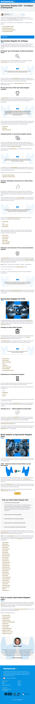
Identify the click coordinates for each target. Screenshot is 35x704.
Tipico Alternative (5, 575)
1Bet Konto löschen (5, 542)
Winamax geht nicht (5, 590)
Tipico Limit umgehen (5, 582)
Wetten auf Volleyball (5, 243)
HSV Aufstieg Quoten (5, 563)
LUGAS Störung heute (5, 567)
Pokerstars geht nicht (5, 573)
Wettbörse (4, 395)
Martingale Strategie (5, 358)
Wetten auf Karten (5, 224)
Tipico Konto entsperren (6, 578)
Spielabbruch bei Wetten (6, 620)
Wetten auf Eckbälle (21, 197)
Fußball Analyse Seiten (4, 490)
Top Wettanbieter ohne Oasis (6, 689)
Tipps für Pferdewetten (6, 368)
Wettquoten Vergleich (20, 266)
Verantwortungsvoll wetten (6, 685)
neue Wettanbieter (16, 78)
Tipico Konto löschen (5, 580)
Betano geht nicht (5, 550)
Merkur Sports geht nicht (6, 568)
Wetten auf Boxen (5, 235)
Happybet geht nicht (5, 560)
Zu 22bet (17, 493)
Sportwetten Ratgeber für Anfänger (8, 26)
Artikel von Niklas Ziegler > (18, 657)
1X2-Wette (7, 419)
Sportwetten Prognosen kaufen (16, 290)
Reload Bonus (4, 128)
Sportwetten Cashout (16, 403)
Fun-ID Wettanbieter (5, 690)
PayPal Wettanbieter (12, 148)
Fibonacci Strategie (5, 360)
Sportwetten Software (5, 625)
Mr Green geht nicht (5, 570)
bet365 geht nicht (5, 547)
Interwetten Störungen (6, 565)
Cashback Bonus (5, 126)
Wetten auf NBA (5, 240)
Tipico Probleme (10, 535)
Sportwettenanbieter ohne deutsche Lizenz (14, 217)
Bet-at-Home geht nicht (6, 555)
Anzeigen (9, 36)
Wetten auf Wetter (5, 226)
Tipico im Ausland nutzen (6, 577)
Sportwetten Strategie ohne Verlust (8, 370)
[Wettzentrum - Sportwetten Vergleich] (9, 1)
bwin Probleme (20, 538)
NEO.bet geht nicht (5, 572)
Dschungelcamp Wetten (6, 615)
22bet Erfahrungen (9, 484)
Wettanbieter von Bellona (6, 630)
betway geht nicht (5, 552)
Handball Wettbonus (5, 618)
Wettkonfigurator (5, 392)
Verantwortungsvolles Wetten (7, 628)
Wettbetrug (4, 588)
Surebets (3, 363)
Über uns (3, 683)
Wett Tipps (29, 320)
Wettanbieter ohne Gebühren (16, 146)
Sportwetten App (27, 479)
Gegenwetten (3, 324)
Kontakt (3, 682)
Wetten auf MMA (5, 238)
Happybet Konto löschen (6, 562)
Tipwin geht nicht (5, 583)
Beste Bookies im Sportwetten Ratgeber (8, 29)
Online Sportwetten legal (19, 83)
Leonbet (19, 682)
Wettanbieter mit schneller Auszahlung (8, 176)
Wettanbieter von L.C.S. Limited (7, 631)
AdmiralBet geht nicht (5, 545)
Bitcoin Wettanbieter (14, 167)
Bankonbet (19, 685)
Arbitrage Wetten (16, 417)
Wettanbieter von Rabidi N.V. (7, 633)
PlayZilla (19, 683)
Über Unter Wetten (5, 221)
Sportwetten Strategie (6, 340)
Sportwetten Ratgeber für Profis (7, 28)
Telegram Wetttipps (5, 626)
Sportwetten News (5, 623)
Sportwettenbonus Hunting (6, 129)
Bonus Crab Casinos (5, 557)
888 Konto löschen (5, 544)
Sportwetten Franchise (4, 532)
